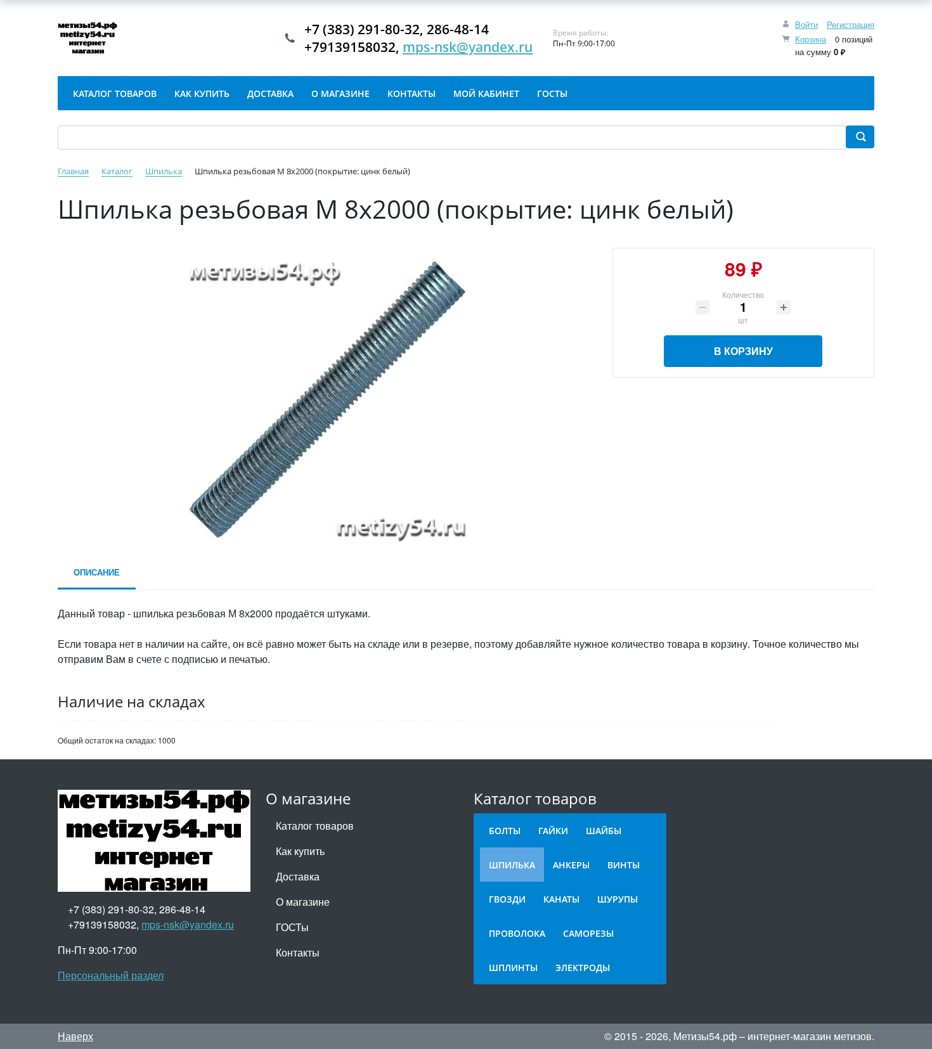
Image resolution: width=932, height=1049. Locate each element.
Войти (806, 24)
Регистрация (850, 24)
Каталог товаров (315, 825)
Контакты (298, 952)
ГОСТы (292, 927)
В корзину (743, 351)
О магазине (303, 901)
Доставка (298, 876)
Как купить (300, 851)
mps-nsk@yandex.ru (468, 47)
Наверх (75, 1036)
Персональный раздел (111, 975)
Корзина (810, 39)
